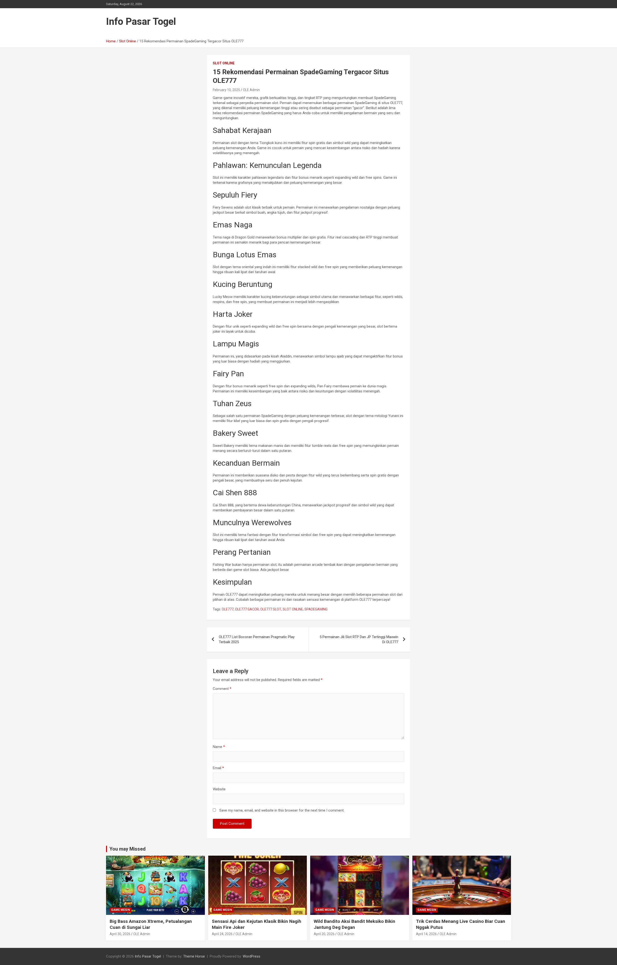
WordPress (251, 956)
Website (219, 789)
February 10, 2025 (226, 90)
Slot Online (224, 63)
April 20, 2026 (324, 934)
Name (219, 747)
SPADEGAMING (316, 609)
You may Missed (127, 849)
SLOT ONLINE (293, 609)
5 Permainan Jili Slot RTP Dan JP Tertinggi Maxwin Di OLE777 (359, 639)
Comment (222, 689)
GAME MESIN (120, 910)
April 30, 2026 (120, 934)
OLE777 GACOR (247, 609)
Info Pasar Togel (141, 21)
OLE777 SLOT (270, 609)
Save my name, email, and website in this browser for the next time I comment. (281, 810)
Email (218, 768)
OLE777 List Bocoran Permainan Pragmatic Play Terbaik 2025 (257, 639)
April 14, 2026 (426, 934)
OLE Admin (251, 90)
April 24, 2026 (222, 934)
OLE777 (228, 609)
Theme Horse (194, 956)
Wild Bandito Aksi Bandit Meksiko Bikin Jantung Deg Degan (354, 924)
